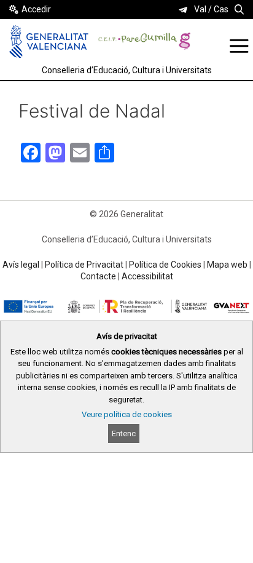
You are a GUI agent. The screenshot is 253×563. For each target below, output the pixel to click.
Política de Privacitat (84, 265)
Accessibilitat (147, 276)
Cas (221, 9)
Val (200, 9)
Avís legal (20, 265)
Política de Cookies (165, 265)
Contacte (98, 276)
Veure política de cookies (127, 414)
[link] (183, 10)
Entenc (124, 433)
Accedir (36, 9)
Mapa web (227, 265)
